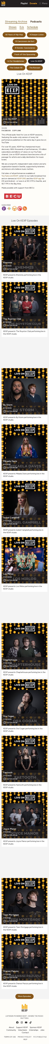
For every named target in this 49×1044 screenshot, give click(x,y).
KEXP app (37, 178)
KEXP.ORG (21, 178)
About (11, 1027)
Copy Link (16, 131)
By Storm (8, 405)
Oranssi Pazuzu (10, 971)
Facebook (6, 131)
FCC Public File (40, 1037)
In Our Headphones (16, 61)
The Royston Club (12, 319)
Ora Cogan (8, 716)
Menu (44, 3)
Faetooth (8, 772)
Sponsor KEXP (36, 1027)
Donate (33, 3)
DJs (22, 27)
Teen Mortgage (11, 915)
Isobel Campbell (11, 518)
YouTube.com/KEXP (10, 176)
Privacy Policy (24, 1037)
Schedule (32, 27)
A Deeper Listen (37, 35)
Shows (13, 27)
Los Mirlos (8, 574)
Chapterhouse (10, 660)
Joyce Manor (9, 829)
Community (11, 1030)
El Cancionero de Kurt (24, 41)
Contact (25, 1032)
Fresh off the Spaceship (24, 54)
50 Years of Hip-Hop (14, 35)
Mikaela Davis (10, 461)
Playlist (24, 3)
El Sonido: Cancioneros (25, 48)
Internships (33, 1030)
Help (25, 1039)
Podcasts (36, 21)
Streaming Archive (16, 21)
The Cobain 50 (16, 68)
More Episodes (24, 996)
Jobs (42, 1030)
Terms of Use (10, 1037)
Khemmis (7, 262)
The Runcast (34, 68)
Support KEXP (22, 1027)
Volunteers (22, 1030)
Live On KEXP (36, 61)
